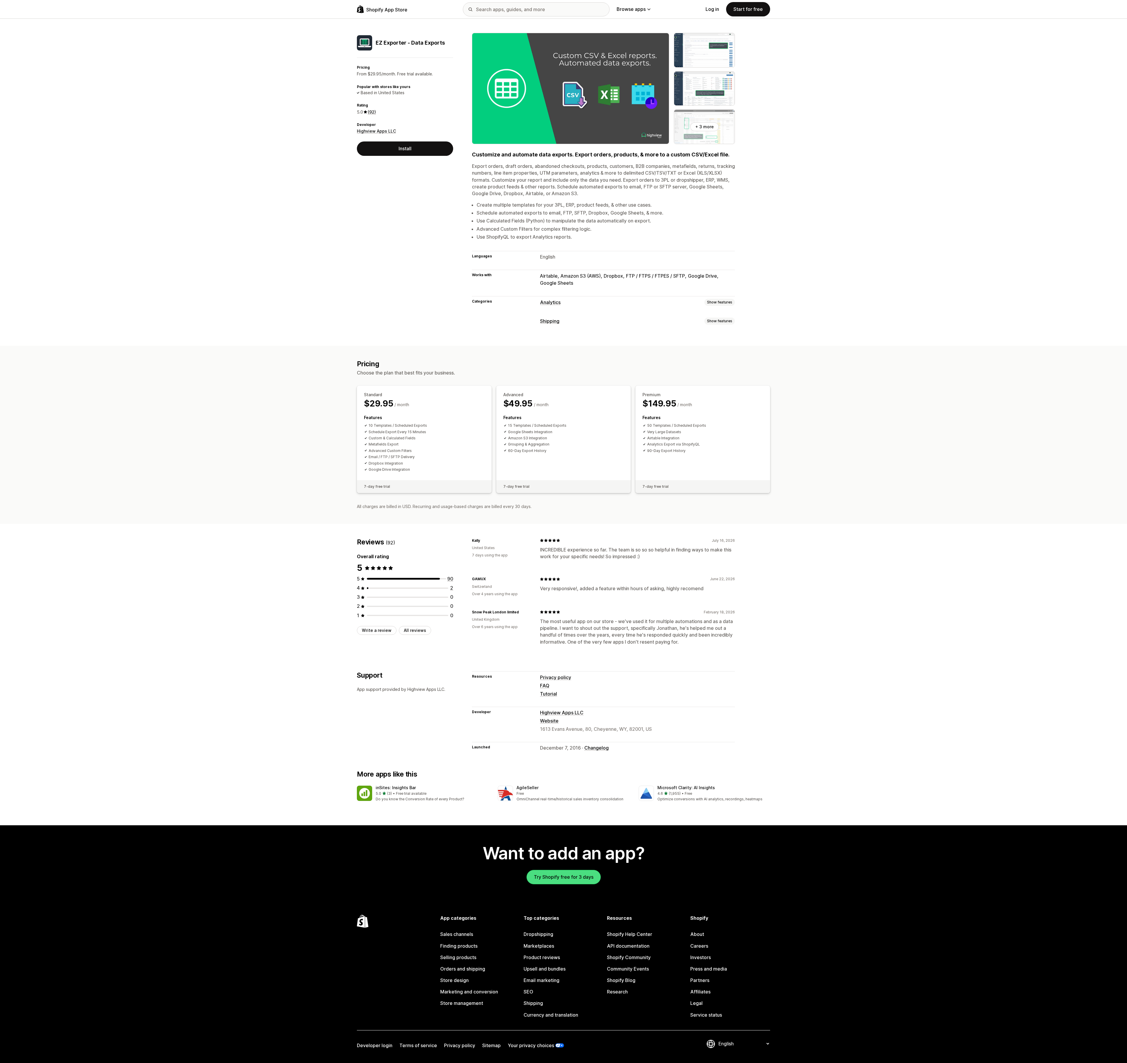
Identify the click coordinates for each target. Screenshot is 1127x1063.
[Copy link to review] (483, 540)
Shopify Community (629, 957)
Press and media (708, 969)
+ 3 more (704, 126)
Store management (461, 1003)
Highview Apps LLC (376, 131)
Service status (706, 1015)
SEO (528, 992)
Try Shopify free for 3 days (563, 877)
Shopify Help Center (629, 934)
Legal (696, 1003)
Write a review (377, 630)
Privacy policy (555, 677)
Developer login (374, 1045)
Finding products (459, 946)
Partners (699, 980)
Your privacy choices (531, 1045)
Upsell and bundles (545, 969)
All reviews (415, 630)
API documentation (628, 946)
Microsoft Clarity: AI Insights (686, 787)
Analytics (550, 302)
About (697, 934)
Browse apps (631, 9)
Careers (699, 946)
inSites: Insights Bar (396, 787)
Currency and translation (551, 1015)
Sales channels (456, 934)
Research (617, 992)
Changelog (596, 748)
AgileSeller (528, 787)
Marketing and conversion (469, 992)
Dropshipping (538, 934)
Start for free (748, 9)
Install (405, 148)
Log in (712, 9)
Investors (700, 957)
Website (549, 721)
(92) (372, 111)
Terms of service (418, 1045)
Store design (454, 980)
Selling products (458, 957)
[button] (422, 794)
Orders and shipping (462, 969)
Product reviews (542, 957)
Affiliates (700, 992)
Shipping (549, 321)
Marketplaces (539, 946)
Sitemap (491, 1045)
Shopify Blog (621, 980)
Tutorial (548, 694)
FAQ (544, 686)
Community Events (628, 969)
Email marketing (541, 980)
